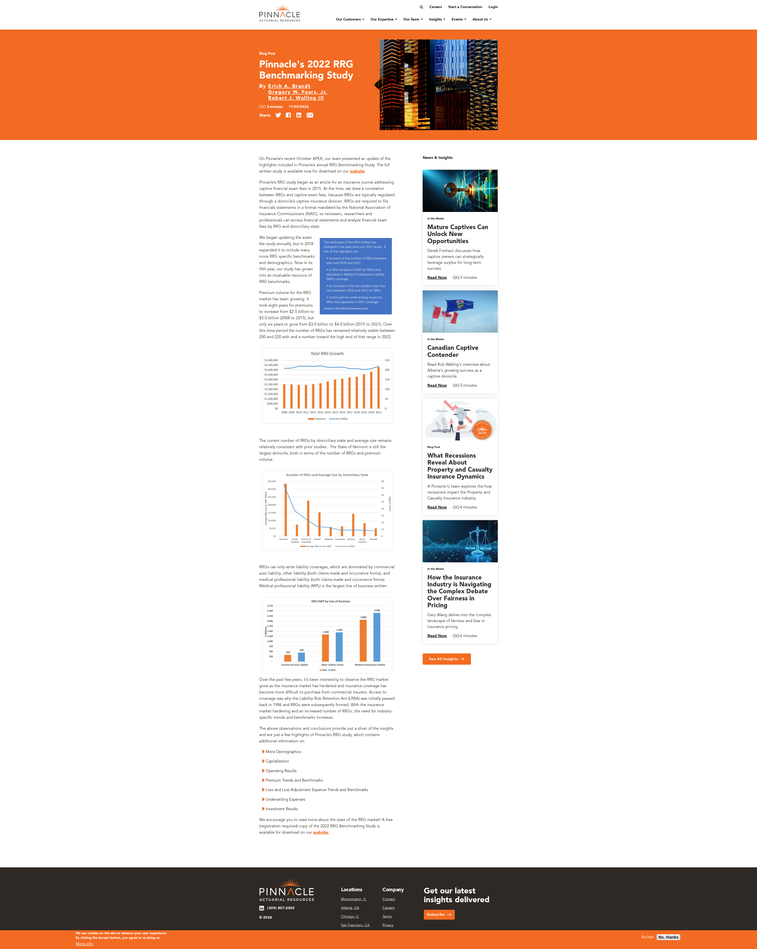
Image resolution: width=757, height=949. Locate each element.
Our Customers (348, 19)
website (357, 172)
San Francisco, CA (355, 925)
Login (493, 7)
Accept (647, 937)
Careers (435, 7)
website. (321, 833)
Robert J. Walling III (296, 98)
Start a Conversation (465, 7)
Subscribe (436, 914)
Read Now (437, 278)
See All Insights (443, 659)
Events (457, 19)
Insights (435, 19)
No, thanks (668, 937)
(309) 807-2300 (281, 908)
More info (84, 944)
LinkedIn (262, 908)
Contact (388, 899)
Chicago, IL (350, 917)
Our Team (411, 19)
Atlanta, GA (350, 908)
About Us (480, 19)
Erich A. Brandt (289, 86)
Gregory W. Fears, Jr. (297, 92)
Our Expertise (382, 19)
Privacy (387, 925)
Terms (387, 917)
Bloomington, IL (353, 899)
